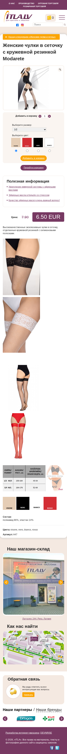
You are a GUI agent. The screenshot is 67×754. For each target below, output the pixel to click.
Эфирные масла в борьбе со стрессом (29, 195)
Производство (26, 3)
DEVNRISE (46, 733)
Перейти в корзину (34, 167)
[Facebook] (52, 748)
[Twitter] (57, 748)
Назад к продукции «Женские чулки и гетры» (32, 37)
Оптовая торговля (48, 3)
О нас (12, 3)
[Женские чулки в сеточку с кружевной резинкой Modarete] (33, 88)
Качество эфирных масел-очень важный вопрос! (34, 200)
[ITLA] (18, 22)
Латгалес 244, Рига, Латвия (36, 618)
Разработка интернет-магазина (22, 733)
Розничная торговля (34, 6)
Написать (28, 695)
